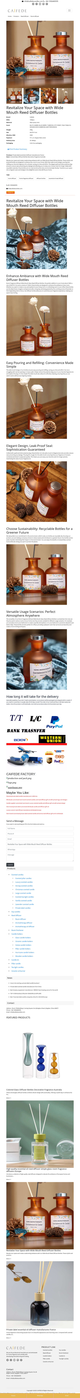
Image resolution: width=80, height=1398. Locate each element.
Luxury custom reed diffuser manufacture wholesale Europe (23, 810)
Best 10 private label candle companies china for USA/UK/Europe (28, 997)
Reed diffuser (25, 16)
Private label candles (23, 908)
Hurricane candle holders (24, 952)
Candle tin (15, 960)
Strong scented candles (24, 886)
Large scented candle (23, 893)
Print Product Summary (18, 149)
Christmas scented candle (24, 889)
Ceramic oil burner (18, 971)
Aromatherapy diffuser (23, 923)
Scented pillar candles (23, 878)
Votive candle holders (23, 945)
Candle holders (17, 934)
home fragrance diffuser (26, 178)
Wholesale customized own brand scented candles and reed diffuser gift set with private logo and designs (36, 800)
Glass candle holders (23, 938)
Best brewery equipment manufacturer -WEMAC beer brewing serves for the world (34, 990)
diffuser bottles (41, 178)
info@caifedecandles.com (33, 1)
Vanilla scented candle (23, 901)
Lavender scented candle (24, 904)
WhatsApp (40, 1395)
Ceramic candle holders (24, 941)
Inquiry (13, 1395)
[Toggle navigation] (69, 10)
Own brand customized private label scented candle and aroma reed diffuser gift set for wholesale (34, 813)
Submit (10, 865)
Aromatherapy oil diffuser (24, 926)
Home (10, 16)
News (9, 978)
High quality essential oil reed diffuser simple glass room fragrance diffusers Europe (36, 1170)
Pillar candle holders (22, 949)
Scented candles (18, 875)
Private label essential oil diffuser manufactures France (28, 155)
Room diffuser (35, 16)
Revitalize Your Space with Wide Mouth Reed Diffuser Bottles (33, 1250)
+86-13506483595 (51, 1)
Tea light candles (18, 967)
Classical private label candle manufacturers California (21, 796)
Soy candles (16, 912)
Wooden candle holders (24, 956)
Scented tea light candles (24, 897)
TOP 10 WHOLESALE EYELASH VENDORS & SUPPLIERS (25, 993)
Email (66, 1395)
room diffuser (12, 178)
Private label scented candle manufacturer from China (25, 986)
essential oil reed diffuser (56, 178)
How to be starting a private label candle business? (25, 983)
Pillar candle (16, 964)
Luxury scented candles (24, 882)
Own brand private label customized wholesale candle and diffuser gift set (27, 807)
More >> (8, 1098)
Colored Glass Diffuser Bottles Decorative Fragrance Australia (27, 157)
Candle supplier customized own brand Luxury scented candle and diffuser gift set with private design (35, 803)
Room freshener (18, 930)
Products (16, 16)
